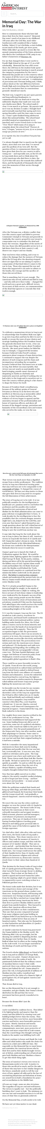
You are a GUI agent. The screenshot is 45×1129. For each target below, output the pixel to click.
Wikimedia (22, 227)
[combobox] (24, 13)
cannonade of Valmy (10, 489)
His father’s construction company (23, 575)
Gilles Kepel (24, 952)
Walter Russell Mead (12, 30)
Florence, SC (26, 56)
